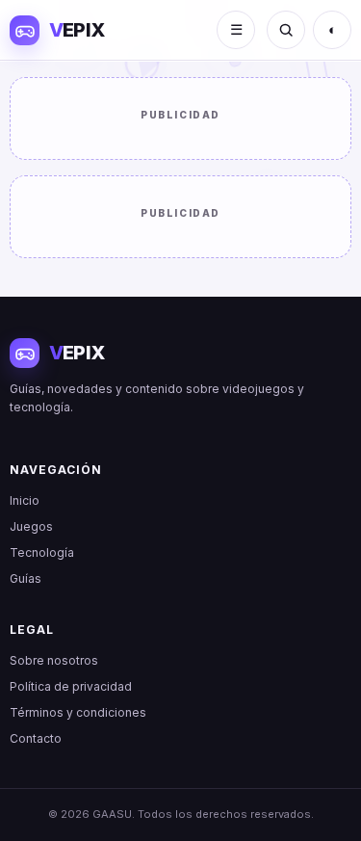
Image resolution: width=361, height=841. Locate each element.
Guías (25, 578)
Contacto (36, 738)
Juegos (31, 526)
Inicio (24, 500)
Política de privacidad (71, 686)
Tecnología (42, 552)
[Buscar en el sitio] (286, 30)
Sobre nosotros (54, 660)
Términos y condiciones (78, 712)
